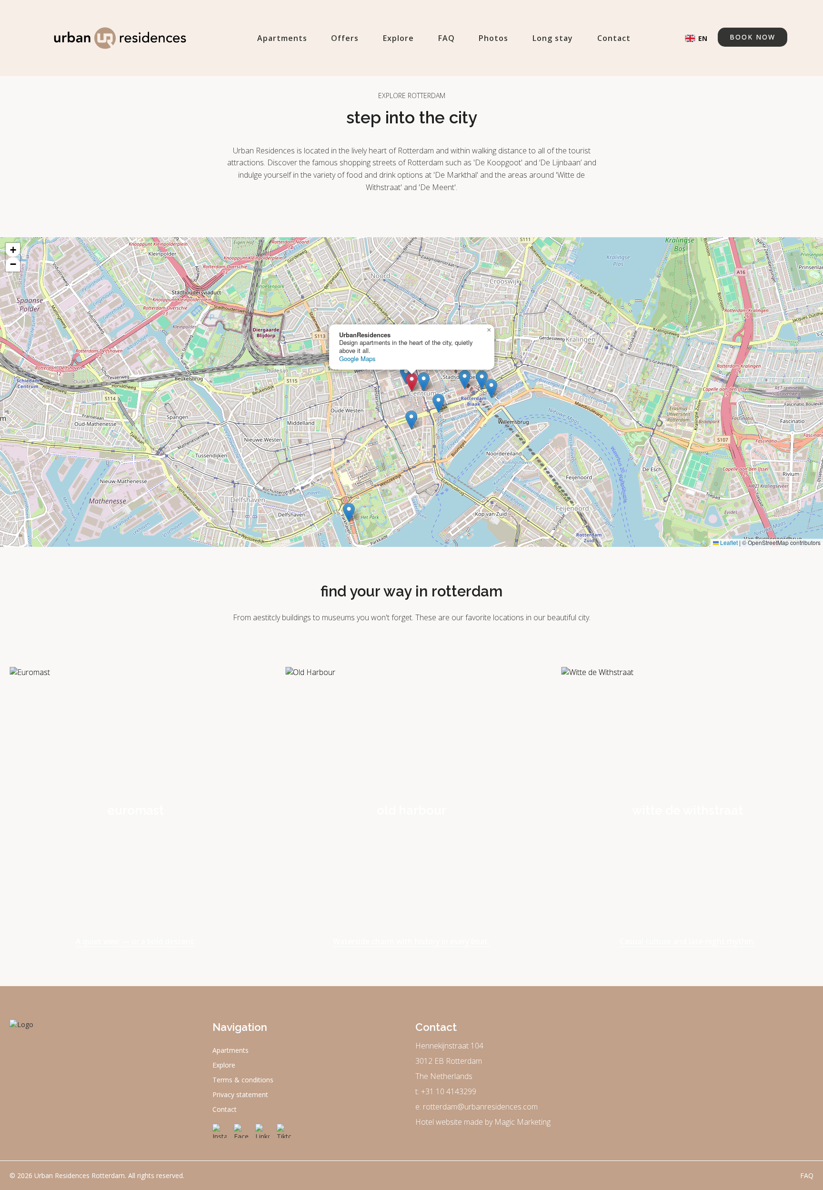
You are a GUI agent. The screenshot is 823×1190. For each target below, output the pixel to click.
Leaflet (728, 542)
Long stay (552, 38)
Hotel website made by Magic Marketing (483, 1122)
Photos (493, 38)
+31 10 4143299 (448, 1091)
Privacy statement (240, 1094)
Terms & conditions (242, 1079)
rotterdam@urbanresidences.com (480, 1106)
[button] (412, 382)
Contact (614, 38)
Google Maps (357, 358)
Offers (345, 38)
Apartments (282, 38)
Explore (398, 38)
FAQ (446, 38)
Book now (752, 36)
